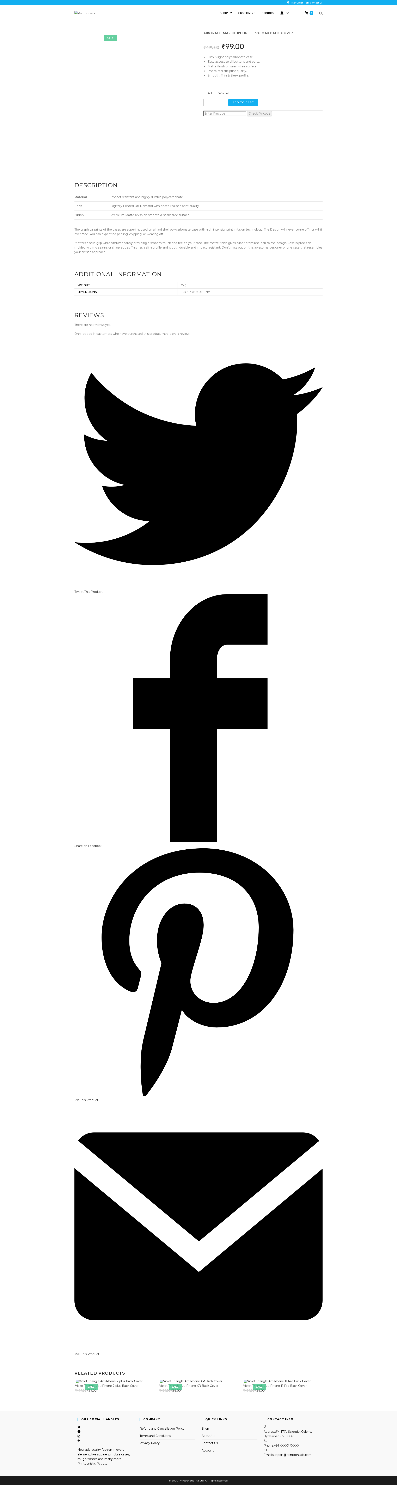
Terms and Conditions (155, 1436)
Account (208, 1450)
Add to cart (243, 102)
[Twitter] (79, 1427)
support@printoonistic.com (292, 1455)
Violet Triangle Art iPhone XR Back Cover (188, 1386)
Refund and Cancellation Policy (162, 1428)
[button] (216, 93)
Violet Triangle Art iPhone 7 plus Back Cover (107, 1386)
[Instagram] (79, 1436)
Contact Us (210, 1443)
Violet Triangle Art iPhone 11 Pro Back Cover (275, 1386)
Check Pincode (259, 113)
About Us (208, 1436)
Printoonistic (186, 1480)
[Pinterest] (79, 1441)
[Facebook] (79, 1432)
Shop (205, 1428)
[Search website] (321, 13)
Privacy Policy (150, 1443)
